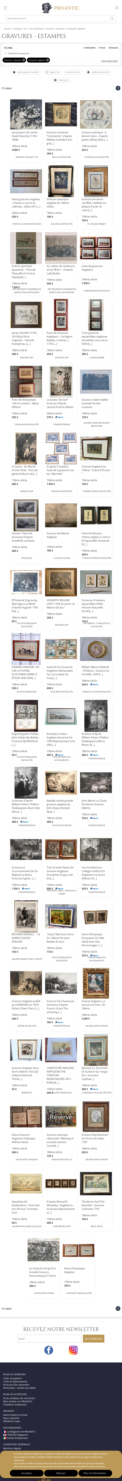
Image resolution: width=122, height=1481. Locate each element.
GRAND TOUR (26, 491)
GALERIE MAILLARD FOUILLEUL (27, 1226)
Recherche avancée (18, 53)
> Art (24, 28)
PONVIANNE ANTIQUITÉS (27, 424)
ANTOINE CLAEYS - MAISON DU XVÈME (61, 892)
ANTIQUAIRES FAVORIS (28, 72)
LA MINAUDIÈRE (96, 357)
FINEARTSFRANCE (61, 424)
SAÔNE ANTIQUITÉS (26, 1025)
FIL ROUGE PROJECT (96, 223)
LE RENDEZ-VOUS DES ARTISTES (97, 1092)
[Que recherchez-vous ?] (112, 18)
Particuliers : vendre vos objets (19, 1387)
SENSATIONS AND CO (62, 1159)
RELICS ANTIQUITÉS (61, 157)
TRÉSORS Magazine (17, 1434)
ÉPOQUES (113, 47)
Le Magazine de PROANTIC (21, 1431)
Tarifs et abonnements (15, 1381)
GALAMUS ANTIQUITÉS (62, 223)
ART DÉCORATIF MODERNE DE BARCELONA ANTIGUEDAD (27, 291)
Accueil (7, 28)
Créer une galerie (12, 1378)
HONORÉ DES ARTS (62, 1226)
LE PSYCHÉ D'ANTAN (61, 825)
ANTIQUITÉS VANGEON (27, 1159)
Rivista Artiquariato (17, 1437)
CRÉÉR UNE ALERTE (100, 72)
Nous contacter (11, 1418)
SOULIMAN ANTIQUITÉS (61, 691)
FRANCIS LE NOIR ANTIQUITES (27, 223)
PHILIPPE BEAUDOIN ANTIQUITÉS (27, 625)
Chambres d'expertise (15, 1404)
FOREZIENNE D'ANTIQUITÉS (97, 290)
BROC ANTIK (97, 1226)
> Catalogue (16, 28)
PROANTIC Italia (11, 1421)
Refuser (61, 1473)
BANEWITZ (27, 1092)
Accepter (26, 1473)
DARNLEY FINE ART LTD (27, 157)
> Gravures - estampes (54, 28)
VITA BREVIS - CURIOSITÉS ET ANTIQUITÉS (96, 625)
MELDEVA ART (27, 357)
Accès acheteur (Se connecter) (19, 1398)
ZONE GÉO (63, 80)
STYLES (102, 47)
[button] (52, 72)
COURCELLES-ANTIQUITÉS (96, 157)
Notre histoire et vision (15, 1414)
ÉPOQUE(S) (27, 558)
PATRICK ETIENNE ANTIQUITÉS (96, 558)
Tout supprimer (109, 60)
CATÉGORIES (89, 47)
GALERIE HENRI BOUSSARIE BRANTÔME (97, 424)
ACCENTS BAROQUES (27, 691)
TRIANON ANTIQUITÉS (61, 491)
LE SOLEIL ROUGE (61, 558)
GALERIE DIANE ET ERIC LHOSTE (27, 959)
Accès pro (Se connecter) (16, 1384)
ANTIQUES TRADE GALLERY (79, 1293)
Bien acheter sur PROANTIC (17, 1401)
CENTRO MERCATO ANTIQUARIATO (62, 758)
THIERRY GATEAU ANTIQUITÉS (97, 491)
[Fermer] (23, 60)
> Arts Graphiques (35, 28)
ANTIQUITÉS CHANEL (44, 1293)
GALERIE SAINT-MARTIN (96, 1025)
